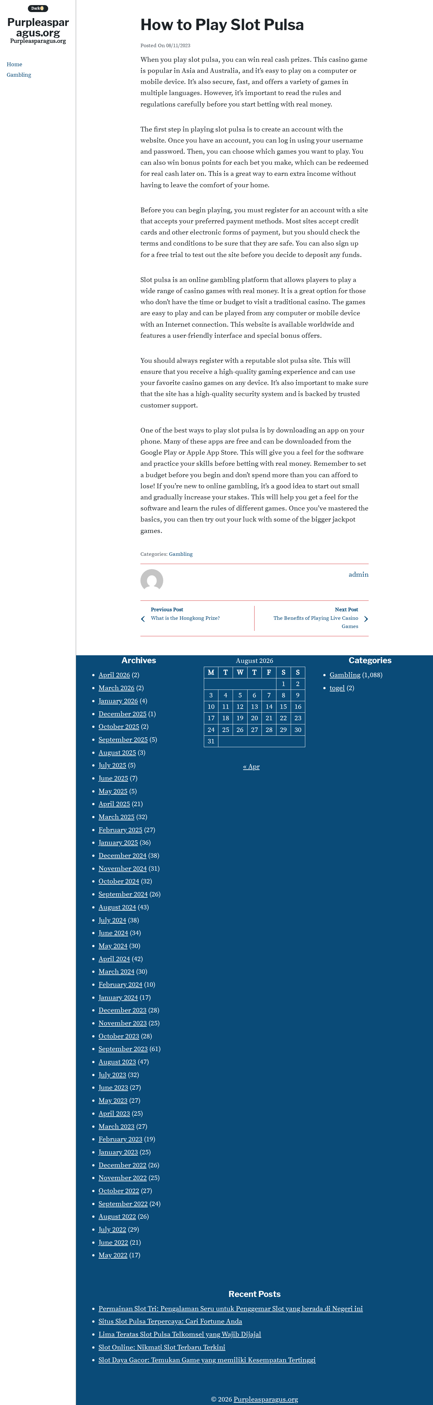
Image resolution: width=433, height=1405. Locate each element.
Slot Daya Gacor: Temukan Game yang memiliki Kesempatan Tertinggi (207, 1360)
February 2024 (120, 984)
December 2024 (122, 855)
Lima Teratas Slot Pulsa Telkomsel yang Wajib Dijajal (180, 1334)
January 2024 (118, 997)
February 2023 (120, 1139)
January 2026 (118, 701)
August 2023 (117, 1062)
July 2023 (112, 1075)
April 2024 (114, 959)
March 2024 (116, 971)
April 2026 (114, 675)
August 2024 (117, 907)
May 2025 (113, 791)
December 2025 (122, 714)
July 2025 (112, 765)
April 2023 (114, 1113)
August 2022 (117, 1216)
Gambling (19, 75)
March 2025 (116, 817)
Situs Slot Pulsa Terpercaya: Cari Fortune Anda (170, 1321)
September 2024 (123, 894)
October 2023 (119, 1036)
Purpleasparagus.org (38, 27)
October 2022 (119, 1191)
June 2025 (113, 778)
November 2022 (123, 1178)
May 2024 (113, 946)
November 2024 (123, 868)
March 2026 (116, 688)
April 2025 (114, 804)
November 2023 (123, 1023)
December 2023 (122, 1010)
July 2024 (112, 920)
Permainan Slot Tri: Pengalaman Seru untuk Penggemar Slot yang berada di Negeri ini (231, 1309)
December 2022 (122, 1165)
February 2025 (120, 830)
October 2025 (119, 726)
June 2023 (113, 1087)
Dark (38, 8)
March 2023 (116, 1126)
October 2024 (119, 881)
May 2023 (113, 1100)
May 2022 (113, 1255)
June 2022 (113, 1242)
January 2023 (118, 1152)
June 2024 (113, 933)
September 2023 (123, 1049)
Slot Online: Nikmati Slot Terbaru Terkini (162, 1347)
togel (337, 688)
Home (14, 64)
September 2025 (123, 739)
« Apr (251, 766)
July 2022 (112, 1229)
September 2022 (123, 1204)
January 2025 (118, 842)
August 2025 (117, 752)
